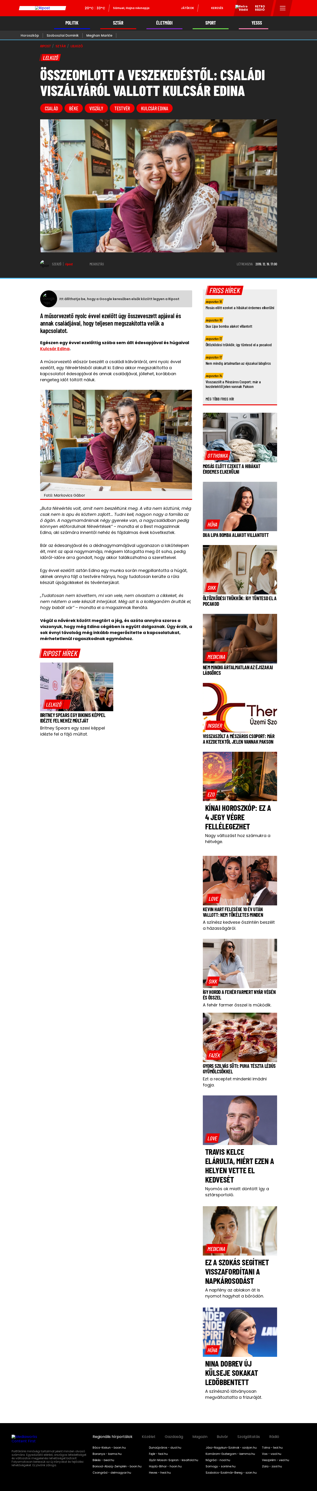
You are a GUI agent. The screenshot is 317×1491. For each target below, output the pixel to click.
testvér (122, 108)
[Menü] (283, 8)
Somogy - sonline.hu (221, 1466)
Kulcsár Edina (55, 349)
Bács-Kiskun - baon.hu (109, 1448)
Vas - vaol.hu (271, 1454)
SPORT (210, 22)
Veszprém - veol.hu (275, 1460)
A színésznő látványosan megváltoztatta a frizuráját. (233, 1394)
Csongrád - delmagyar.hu (112, 1473)
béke (73, 108)
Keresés (217, 8)
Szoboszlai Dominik (63, 35)
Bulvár (222, 1437)
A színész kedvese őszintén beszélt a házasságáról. (239, 925)
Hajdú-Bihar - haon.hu (165, 1466)
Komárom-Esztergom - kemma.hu (230, 1454)
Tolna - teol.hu (272, 1448)
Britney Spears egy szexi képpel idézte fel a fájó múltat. (72, 731)
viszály (96, 108)
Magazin (199, 1437)
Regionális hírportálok (113, 1437)
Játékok (187, 8)
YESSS (257, 22)
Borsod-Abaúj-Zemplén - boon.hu (117, 1466)
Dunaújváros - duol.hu (165, 1448)
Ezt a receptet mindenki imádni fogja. (235, 1082)
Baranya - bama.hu (107, 1454)
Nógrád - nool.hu (218, 1460)
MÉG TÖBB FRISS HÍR (220, 398)
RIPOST (45, 46)
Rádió (274, 1437)
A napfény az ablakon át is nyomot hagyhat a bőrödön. (234, 1293)
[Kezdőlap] (42, 8)
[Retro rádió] (239, 8)
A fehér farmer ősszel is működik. (237, 1005)
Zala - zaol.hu (272, 1466)
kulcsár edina (154, 108)
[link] (57, 704)
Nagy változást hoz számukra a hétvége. (237, 838)
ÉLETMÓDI (164, 22)
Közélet (148, 1437)
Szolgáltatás (248, 1437)
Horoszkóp (30, 35)
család (51, 108)
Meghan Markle (99, 35)
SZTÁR (118, 22)
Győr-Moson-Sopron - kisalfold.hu (173, 1460)
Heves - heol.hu (160, 1473)
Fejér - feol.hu (158, 1454)
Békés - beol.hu (103, 1460)
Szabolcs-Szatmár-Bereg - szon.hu (231, 1473)
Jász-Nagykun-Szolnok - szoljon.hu (231, 1448)
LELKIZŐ (77, 46)
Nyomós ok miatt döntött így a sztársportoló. (237, 1192)
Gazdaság (174, 1437)
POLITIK (71, 22)
